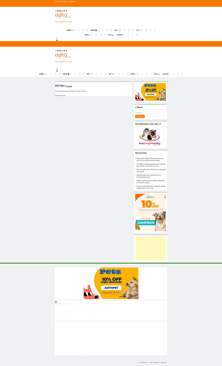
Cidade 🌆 (93, 30)
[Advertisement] (150, 248)
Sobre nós (163, 362)
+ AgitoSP (119, 35)
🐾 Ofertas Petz (144, 362)
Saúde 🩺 (88, 35)
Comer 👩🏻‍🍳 (70, 30)
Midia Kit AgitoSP (154, 362)
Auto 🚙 (111, 35)
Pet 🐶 (138, 30)
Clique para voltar (60, 95)
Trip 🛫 (116, 30)
